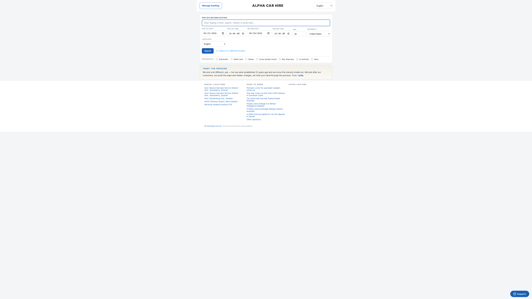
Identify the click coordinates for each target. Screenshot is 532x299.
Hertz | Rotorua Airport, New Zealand (220, 101)
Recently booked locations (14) (218, 104)
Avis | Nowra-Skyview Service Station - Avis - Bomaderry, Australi (222, 89)
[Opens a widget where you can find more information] (519, 294)
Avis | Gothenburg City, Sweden (218, 98)
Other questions (254, 119)
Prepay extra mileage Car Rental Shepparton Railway (261, 105)
